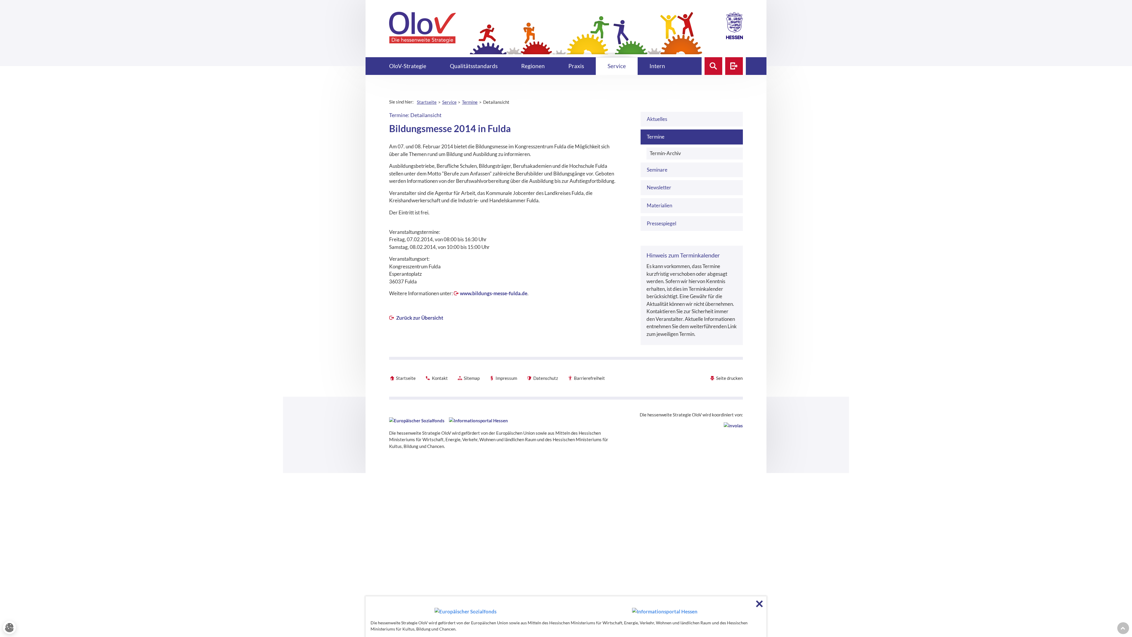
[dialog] (566, 616)
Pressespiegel (661, 223)
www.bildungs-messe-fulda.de (493, 293)
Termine (655, 137)
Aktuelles (657, 119)
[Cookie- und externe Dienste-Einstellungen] (9, 627)
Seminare (657, 170)
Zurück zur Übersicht (419, 318)
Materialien (659, 205)
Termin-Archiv (665, 153)
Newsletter (659, 187)
